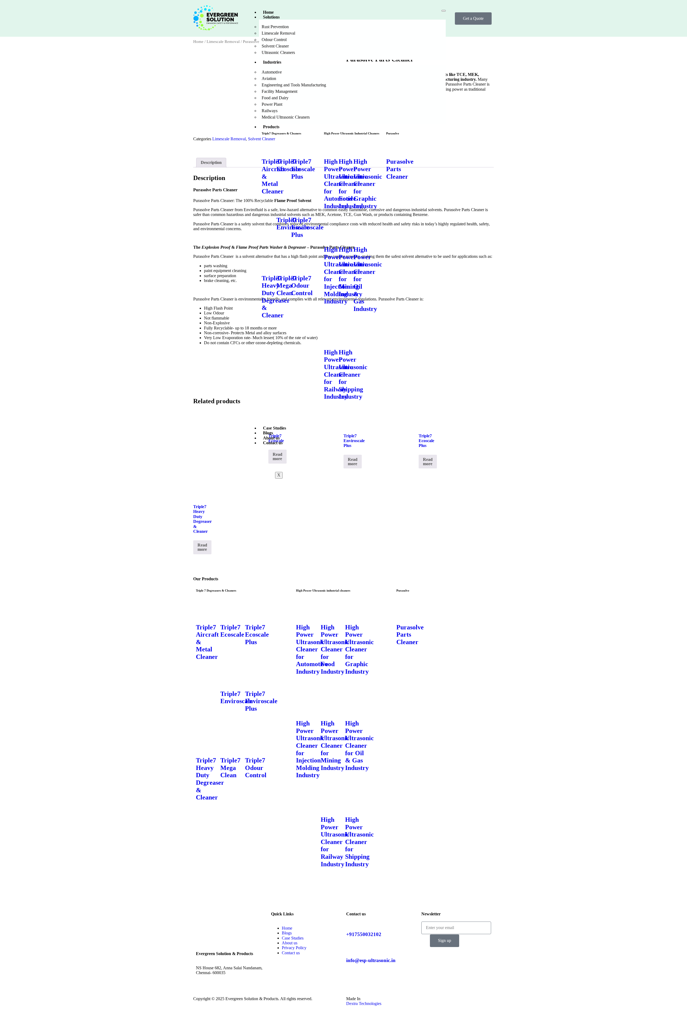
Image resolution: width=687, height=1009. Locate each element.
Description (211, 162)
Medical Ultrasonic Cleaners (286, 117)
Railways (269, 110)
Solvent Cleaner (275, 46)
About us (271, 438)
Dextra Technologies (363, 1003)
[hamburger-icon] (443, 11)
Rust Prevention (275, 26)
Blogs (268, 433)
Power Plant (272, 104)
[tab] (211, 162)
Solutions (271, 17)
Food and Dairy (275, 98)
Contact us (273, 443)
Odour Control (274, 39)
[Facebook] (202, 908)
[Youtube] (202, 951)
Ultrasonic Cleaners (278, 52)
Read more (202, 547)
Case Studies (274, 428)
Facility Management (279, 91)
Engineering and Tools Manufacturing (294, 85)
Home (268, 12)
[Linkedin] (202, 937)
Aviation (269, 78)
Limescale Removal (278, 33)
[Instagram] (202, 922)
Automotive (272, 72)
